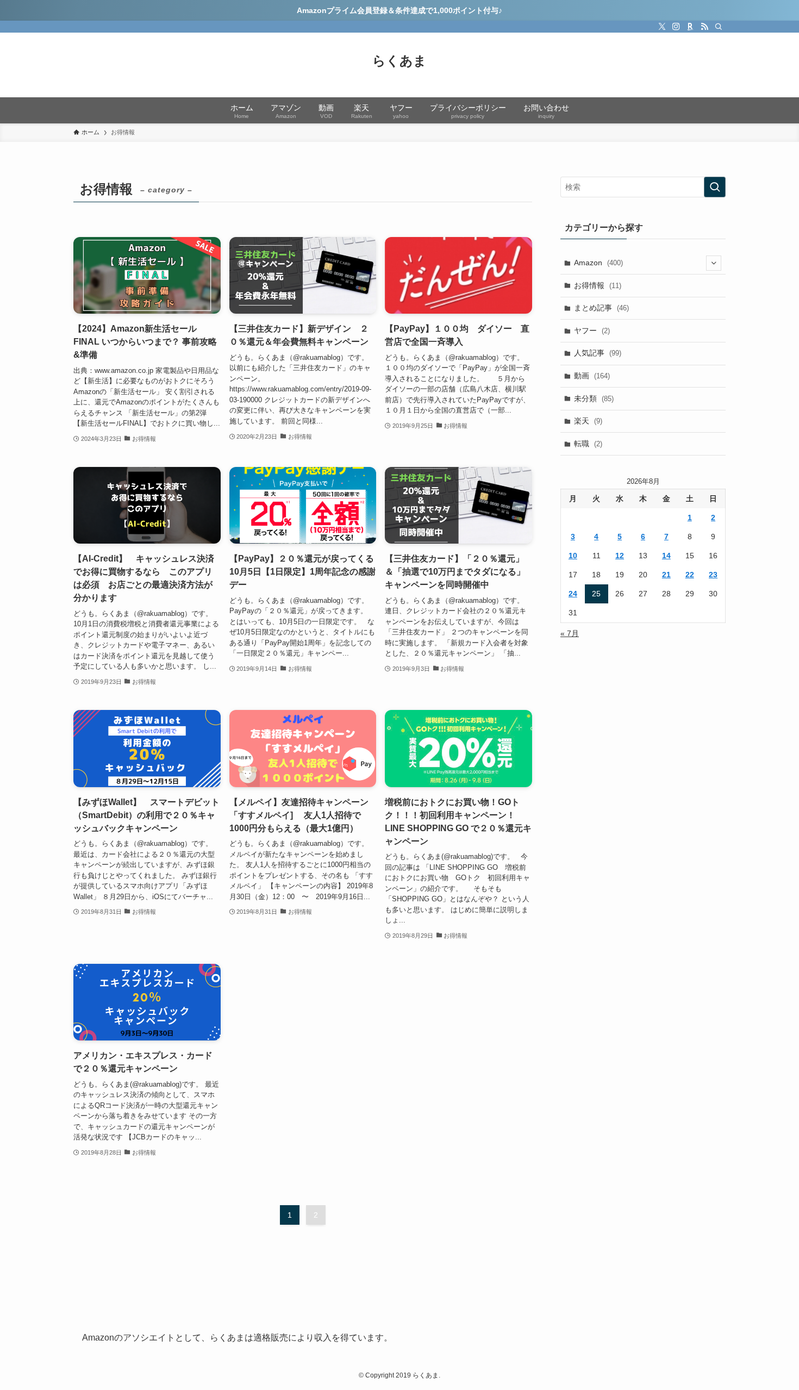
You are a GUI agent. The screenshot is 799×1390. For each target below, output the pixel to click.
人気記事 (597, 352)
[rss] (704, 27)
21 (666, 574)
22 (689, 574)
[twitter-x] (662, 27)
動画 (592, 375)
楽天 (588, 420)
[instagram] (676, 27)
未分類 (594, 398)
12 (619, 555)
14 (666, 555)
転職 (588, 443)
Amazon (598, 262)
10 (573, 555)
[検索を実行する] (715, 187)
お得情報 (597, 285)
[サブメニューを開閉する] (713, 263)
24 (573, 593)
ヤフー (592, 330)
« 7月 (569, 633)
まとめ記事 (601, 307)
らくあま (399, 60)
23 (713, 574)
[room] (690, 27)
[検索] (718, 27)
